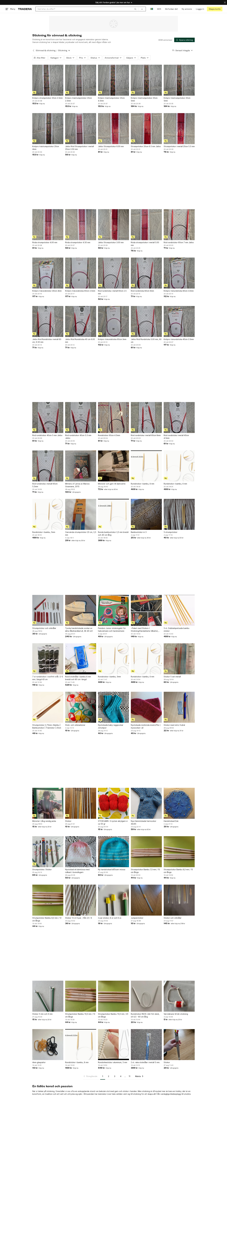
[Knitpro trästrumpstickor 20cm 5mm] (146, 80)
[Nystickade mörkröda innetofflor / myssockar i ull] (146, 707)
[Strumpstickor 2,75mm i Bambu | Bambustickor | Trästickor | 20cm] (47, 707)
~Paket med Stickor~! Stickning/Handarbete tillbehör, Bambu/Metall (144, 629)
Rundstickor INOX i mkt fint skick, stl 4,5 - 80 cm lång (145, 1015)
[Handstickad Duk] (179, 803)
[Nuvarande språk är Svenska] (151, 9)
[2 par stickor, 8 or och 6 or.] (113, 900)
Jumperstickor (137, 918)
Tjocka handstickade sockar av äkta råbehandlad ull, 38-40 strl (79, 629)
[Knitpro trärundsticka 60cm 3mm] (113, 321)
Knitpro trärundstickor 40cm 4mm (47, 291)
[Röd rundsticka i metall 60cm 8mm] (146, 417)
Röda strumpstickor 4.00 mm (44, 242)
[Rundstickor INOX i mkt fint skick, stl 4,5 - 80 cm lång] (146, 996)
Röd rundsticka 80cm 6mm (142, 291)
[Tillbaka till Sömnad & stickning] (33, 50)
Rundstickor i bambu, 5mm (43, 532)
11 (129, 1076)
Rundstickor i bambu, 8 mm (142, 484)
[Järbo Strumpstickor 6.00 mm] (113, 128)
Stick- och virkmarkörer (75, 725)
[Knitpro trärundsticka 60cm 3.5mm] (80, 273)
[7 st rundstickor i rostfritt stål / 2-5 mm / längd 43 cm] (47, 658)
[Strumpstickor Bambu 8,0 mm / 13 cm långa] (47, 900)
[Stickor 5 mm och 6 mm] (47, 996)
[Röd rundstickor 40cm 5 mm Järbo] (47, 417)
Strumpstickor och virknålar (44, 628)
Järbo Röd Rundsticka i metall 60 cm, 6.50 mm (46, 340)
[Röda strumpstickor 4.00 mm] (47, 224)
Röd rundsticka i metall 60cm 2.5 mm (112, 292)
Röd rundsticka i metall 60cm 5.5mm (45, 485)
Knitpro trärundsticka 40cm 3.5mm (179, 339)
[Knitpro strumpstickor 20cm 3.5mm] (47, 80)
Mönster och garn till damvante (111, 484)
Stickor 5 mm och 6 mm (42, 1014)
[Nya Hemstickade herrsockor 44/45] (146, 803)
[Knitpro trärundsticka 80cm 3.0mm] (179, 273)
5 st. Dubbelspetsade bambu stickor (176, 629)
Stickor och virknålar (172, 918)
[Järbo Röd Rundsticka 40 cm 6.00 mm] (80, 321)
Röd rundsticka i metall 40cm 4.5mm (176, 436)
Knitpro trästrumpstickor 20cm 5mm (144, 99)
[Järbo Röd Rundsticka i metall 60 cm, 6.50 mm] (47, 321)
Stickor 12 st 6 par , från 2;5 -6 (78, 918)
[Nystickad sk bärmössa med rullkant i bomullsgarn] (80, 851)
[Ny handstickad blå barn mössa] (113, 851)
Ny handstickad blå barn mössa (111, 869)
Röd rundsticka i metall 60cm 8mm (146, 435)
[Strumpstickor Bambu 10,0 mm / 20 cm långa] (113, 996)
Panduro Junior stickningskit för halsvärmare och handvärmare (112, 629)
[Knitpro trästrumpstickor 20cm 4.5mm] (113, 80)
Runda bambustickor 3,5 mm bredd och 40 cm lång (113, 533)
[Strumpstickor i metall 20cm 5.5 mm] (179, 128)
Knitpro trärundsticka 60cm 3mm (112, 339)
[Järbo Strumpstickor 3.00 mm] (113, 224)
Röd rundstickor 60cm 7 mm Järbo (179, 242)
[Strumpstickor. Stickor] (47, 851)
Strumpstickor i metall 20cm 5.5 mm (179, 146)
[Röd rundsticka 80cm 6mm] (146, 273)
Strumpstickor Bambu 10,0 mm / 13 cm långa (80, 1015)
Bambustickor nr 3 (138, 532)
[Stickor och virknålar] (179, 900)
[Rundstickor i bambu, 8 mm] (146, 465)
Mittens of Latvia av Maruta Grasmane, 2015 (77, 485)
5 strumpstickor (170, 532)
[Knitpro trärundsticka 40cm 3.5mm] (179, 321)
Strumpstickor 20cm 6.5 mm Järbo (146, 146)
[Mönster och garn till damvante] (113, 465)
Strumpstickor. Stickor (42, 869)
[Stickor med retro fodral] (179, 707)
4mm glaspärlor (39, 1062)
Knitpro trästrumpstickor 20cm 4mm (45, 147)
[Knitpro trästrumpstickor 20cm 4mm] (47, 128)
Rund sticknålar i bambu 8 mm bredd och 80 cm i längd (78, 677)
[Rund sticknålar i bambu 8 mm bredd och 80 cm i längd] (80, 658)
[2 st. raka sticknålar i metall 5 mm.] (146, 1044)
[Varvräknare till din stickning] (179, 996)
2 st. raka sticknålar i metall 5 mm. (145, 1062)
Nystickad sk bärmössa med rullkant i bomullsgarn (77, 870)
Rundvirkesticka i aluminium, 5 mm (112, 1062)
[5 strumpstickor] (179, 514)
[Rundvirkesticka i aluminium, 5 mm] (113, 1044)
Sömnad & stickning (45, 50)
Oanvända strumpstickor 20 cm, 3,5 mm (80, 533)
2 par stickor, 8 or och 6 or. (110, 918)
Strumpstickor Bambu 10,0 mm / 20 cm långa (113, 1015)
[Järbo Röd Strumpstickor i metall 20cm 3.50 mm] (80, 128)
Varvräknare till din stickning (176, 1014)
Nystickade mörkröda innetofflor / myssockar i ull (146, 726)
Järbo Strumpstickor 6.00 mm (111, 146)
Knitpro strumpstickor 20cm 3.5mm (47, 98)
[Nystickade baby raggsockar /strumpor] (113, 707)
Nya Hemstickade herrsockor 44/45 (143, 822)
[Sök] (135, 9)
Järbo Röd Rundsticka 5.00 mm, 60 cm (146, 340)
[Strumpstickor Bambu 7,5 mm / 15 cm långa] (146, 851)
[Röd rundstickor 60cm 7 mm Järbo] (179, 224)
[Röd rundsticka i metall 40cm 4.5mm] (179, 417)
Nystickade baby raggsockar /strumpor (110, 726)
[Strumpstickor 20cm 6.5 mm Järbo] (146, 128)
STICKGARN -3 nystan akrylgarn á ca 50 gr (112, 822)
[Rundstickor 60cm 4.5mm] (113, 417)
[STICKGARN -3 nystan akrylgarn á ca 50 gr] (113, 803)
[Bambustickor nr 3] (146, 514)
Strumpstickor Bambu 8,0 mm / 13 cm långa (46, 919)
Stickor (68, 821)
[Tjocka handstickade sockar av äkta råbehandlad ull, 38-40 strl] (80, 610)
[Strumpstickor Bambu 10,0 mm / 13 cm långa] (80, 996)
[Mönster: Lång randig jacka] (47, 803)
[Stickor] (80, 803)
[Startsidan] (25, 9)
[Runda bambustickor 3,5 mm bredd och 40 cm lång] (113, 514)
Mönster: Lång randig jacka (44, 821)
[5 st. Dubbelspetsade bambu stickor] (179, 610)
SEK (159, 9)
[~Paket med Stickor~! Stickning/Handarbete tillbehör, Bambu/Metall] (146, 610)
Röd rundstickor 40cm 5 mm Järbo (47, 435)
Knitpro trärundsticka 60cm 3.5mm (80, 291)
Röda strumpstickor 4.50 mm (77, 242)
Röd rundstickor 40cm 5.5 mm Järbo (78, 436)
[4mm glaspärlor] (47, 1044)
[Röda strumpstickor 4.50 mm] (80, 224)
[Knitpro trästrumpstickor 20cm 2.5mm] (80, 80)
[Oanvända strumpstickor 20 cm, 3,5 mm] (80, 514)
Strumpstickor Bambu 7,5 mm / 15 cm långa (145, 870)
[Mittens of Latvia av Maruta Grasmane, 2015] (80, 465)
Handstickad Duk (171, 821)
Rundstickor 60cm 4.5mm (109, 435)
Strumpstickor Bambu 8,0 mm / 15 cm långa (178, 870)
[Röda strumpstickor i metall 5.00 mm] (146, 224)
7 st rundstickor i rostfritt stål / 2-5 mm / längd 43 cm (47, 677)
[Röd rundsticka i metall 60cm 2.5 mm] (113, 273)
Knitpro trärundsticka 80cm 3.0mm (179, 291)
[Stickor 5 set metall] (179, 658)
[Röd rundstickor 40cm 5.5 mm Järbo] (80, 417)
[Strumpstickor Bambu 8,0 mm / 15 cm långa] (179, 851)
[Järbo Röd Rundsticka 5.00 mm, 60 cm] (146, 321)
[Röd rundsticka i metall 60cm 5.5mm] (47, 465)
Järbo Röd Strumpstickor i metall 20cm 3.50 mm (79, 147)
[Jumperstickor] (146, 900)
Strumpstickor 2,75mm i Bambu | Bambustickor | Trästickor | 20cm (46, 726)
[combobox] (87, 9)
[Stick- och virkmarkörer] (80, 707)
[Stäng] (225, 2)
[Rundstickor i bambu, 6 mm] (179, 465)
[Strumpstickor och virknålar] (47, 610)
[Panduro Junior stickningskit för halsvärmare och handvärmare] (113, 610)
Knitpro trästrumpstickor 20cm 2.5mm (78, 99)
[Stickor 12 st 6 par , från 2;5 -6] (80, 900)
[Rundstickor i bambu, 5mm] (47, 514)
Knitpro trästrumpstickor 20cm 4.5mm (111, 99)
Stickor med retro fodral (174, 725)
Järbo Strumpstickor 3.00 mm (111, 242)
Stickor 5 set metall (172, 676)
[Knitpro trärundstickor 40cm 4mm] (47, 273)
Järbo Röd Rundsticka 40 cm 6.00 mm (80, 340)
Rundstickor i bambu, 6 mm (175, 484)
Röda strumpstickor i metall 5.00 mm (145, 243)
